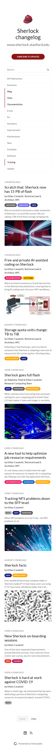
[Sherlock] (28, 19)
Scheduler (12, 149)
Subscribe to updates (28, 57)
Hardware (12, 123)
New (9, 143)
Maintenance (13, 136)
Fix (8, 117)
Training (11, 162)
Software (11, 155)
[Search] (48, 70)
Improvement (13, 130)
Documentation (15, 104)
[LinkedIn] (27, 732)
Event (10, 110)
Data (9, 98)
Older (34, 718)
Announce (12, 85)
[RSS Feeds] (31, 732)
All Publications (14, 78)
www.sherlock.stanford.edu (28, 44)
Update (10, 168)
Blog (9, 91)
